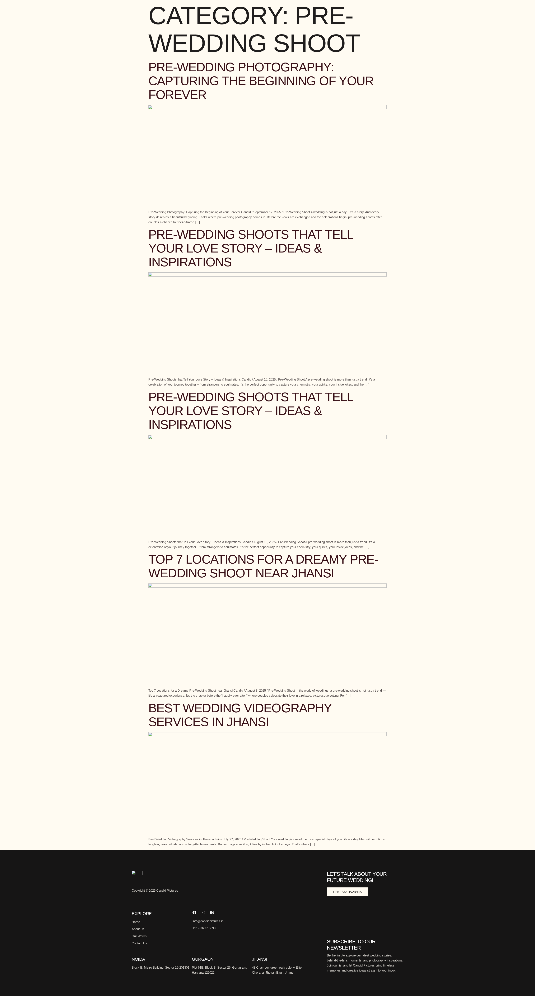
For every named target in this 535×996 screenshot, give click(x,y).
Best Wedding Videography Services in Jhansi (239, 715)
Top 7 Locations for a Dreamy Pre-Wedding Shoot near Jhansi (263, 566)
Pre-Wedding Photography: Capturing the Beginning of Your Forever (260, 81)
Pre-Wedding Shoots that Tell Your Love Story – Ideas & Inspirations (250, 248)
